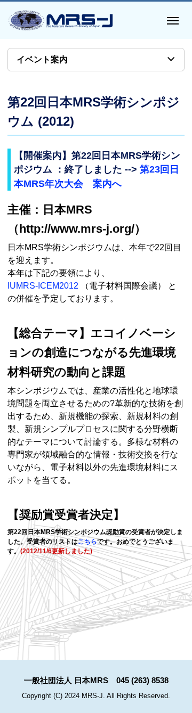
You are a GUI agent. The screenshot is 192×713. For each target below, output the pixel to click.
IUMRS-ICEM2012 (42, 285)
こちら (87, 541)
